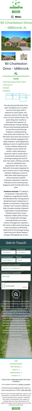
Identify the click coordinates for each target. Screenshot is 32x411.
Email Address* (7, 257)
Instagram (16, 12)
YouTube (19, 12)
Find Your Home (15, 367)
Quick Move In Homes (16, 364)
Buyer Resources (15, 372)
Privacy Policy (6, 379)
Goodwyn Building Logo (16, 4)
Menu (18, 16)
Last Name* (21, 249)
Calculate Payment (23, 96)
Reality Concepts (24, 384)
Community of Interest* (10, 265)
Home (16, 361)
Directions (16, 95)
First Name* (6, 249)
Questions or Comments (11, 273)
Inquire (9, 95)
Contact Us (15, 375)
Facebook (13, 12)
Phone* (19, 257)
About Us (15, 370)
